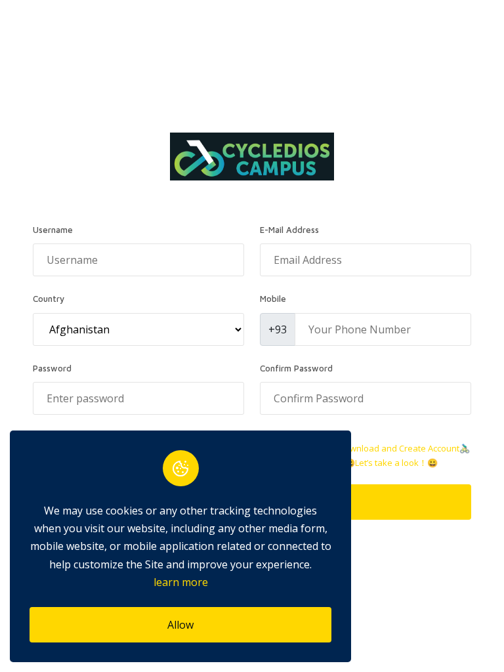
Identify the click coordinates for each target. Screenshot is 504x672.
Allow (180, 625)
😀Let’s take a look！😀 (391, 463)
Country (48, 298)
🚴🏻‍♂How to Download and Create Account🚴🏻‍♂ (384, 448)
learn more (181, 582)
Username (53, 229)
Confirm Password (296, 368)
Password (52, 368)
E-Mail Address (289, 229)
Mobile (273, 298)
